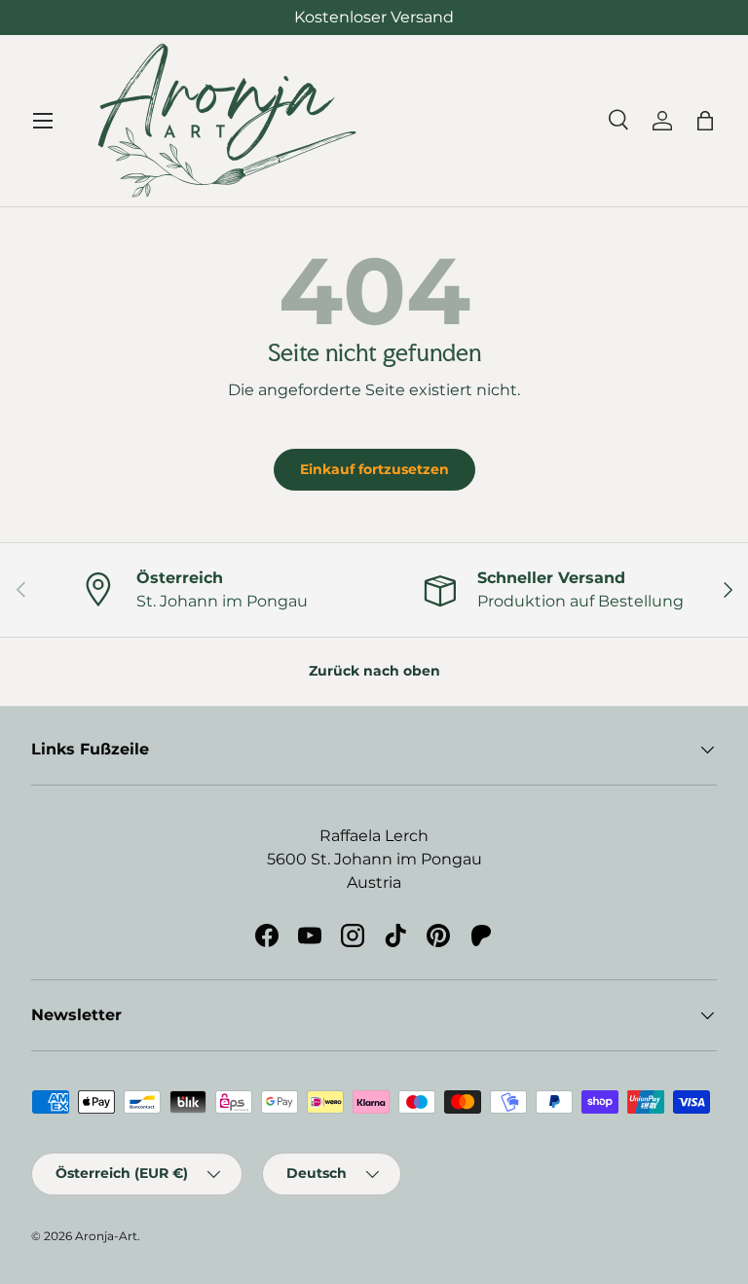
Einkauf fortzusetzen (374, 469)
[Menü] (42, 120)
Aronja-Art (106, 1236)
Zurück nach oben (374, 670)
